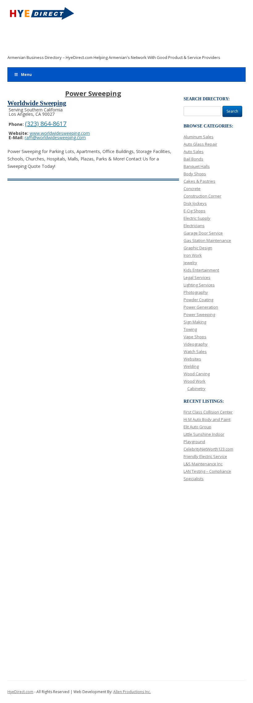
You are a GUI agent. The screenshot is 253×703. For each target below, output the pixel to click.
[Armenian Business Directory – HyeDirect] (41, 15)
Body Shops (195, 174)
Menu (26, 74)
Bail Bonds (193, 159)
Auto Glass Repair (200, 144)
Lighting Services (199, 285)
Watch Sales (195, 351)
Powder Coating (198, 299)
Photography (196, 292)
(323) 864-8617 (45, 123)
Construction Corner (202, 196)
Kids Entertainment (201, 270)
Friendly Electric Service (205, 456)
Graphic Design (198, 248)
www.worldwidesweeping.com (60, 133)
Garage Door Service (203, 233)
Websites (192, 359)
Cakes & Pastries (199, 181)
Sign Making (195, 322)
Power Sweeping (199, 314)
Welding (191, 366)
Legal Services (197, 277)
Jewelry (190, 262)
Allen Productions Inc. (132, 691)
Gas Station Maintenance (207, 240)
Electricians (194, 225)
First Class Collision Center (208, 412)
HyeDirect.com (20, 691)
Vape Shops (195, 336)
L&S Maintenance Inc (203, 464)
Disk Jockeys (195, 203)
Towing (190, 329)
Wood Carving (197, 373)
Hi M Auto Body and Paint (207, 419)
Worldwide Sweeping (36, 103)
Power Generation (201, 307)
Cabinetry (196, 388)
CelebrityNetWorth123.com (208, 449)
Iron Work (193, 255)
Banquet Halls (197, 166)
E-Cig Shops (194, 211)
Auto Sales (194, 151)
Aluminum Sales (199, 136)
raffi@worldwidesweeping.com (55, 137)
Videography (196, 344)
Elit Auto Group (197, 427)
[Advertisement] (122, 39)
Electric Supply (197, 218)
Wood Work (194, 381)
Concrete (192, 188)
